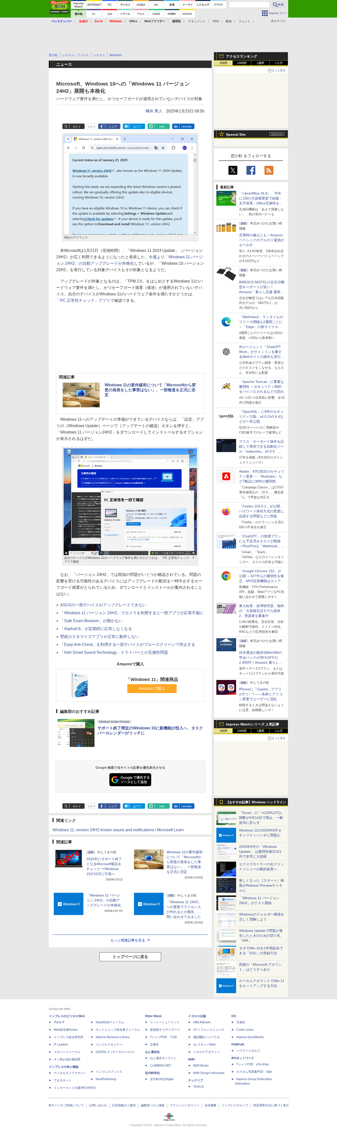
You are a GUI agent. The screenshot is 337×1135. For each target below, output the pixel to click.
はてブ (137, 126)
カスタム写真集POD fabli (254, 1071)
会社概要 (210, 1105)
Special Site (236, 134)
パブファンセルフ (248, 1050)
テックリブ (195, 1080)
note (162, 126)
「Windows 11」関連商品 (152, 679)
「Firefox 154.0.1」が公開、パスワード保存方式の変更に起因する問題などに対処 (261, 511)
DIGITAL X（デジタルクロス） (116, 1052)
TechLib (198, 1086)
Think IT (59, 1022)
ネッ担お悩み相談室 (67, 1059)
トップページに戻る (130, 957)
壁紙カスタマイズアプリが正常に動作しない (99, 636)
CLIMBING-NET (160, 1065)
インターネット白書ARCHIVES (75, 1088)
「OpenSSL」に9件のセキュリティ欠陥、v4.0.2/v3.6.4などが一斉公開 (261, 416)
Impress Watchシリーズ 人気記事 (252, 724)
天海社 (240, 1022)
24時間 (241, 63)
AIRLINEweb (201, 1022)
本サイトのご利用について (66, 1105)
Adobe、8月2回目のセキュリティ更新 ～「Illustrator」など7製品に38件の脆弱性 (261, 476)
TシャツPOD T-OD (163, 1037)
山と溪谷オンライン (163, 1058)
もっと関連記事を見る (128, 940)
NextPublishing (106, 1079)
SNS (216, 21)
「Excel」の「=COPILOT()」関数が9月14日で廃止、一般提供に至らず (261, 818)
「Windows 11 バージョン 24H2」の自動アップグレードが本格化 (103, 900)
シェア (113, 126)
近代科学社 (152, 1073)
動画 (229, 21)
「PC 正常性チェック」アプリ (83, 300)
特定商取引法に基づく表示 (271, 1105)
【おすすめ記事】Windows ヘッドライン (256, 802)
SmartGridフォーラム (110, 1022)
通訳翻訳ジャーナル (206, 1037)
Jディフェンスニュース (208, 1029)
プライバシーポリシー (184, 1105)
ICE (233, 1016)
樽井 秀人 (154, 111)
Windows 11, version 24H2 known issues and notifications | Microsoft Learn (118, 830)
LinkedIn (187, 126)
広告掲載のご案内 (124, 1105)
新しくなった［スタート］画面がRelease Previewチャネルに (261, 885)
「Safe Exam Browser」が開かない (91, 621)
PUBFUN (237, 1044)
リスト (91, 126)
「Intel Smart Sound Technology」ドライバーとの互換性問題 (114, 652)
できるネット (63, 1080)
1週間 (260, 63)
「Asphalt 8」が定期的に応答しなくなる (96, 629)
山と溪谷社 (152, 1052)
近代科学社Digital (161, 1079)
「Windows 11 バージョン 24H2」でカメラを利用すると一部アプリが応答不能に (132, 613)
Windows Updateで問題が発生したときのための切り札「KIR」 (261, 935)
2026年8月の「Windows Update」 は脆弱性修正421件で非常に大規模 (260, 851)
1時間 (223, 63)
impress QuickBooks (250, 1037)
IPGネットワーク (242, 1058)
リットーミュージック (165, 1022)
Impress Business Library (113, 1037)
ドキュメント (197, 21)
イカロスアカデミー (206, 1052)
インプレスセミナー (109, 1044)
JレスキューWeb (204, 1044)
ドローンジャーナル (67, 1052)
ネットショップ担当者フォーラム (118, 1029)
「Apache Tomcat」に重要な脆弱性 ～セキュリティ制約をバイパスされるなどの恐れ (261, 386)
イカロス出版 (197, 1016)
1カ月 (279, 63)
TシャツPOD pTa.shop (252, 1064)
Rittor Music (153, 1016)
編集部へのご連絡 (153, 1105)
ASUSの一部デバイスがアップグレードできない (103, 605)
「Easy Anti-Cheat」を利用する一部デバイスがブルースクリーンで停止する (127, 644)
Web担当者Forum (65, 1029)
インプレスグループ (235, 1105)
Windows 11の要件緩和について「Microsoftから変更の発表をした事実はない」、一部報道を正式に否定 (150, 390)
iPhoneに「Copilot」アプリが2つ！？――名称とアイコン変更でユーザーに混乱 (260, 694)
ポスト (77, 126)
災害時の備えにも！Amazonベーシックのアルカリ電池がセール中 (261, 240)
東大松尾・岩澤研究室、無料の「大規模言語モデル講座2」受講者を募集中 (261, 611)
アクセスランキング (241, 56)
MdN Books (201, 1065)
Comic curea (244, 1029)
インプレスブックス (109, 1071)
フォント (244, 21)
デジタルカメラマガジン (70, 1073)
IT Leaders (61, 1044)
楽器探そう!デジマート (165, 1029)
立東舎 (154, 1044)
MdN (191, 1059)
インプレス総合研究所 (68, 1037)
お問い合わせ (98, 1105)
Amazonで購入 (152, 688)
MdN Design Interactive (209, 1073)
